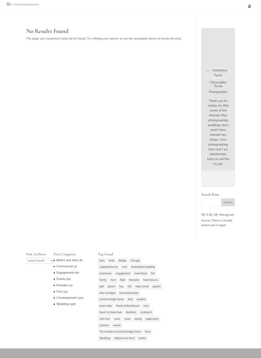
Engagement (65, 272)
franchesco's (150, 280)
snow (127, 318)
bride (112, 260)
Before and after (67, 260)
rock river (105, 318)
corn (124, 266)
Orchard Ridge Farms (112, 299)
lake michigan (107, 293)
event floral (140, 273)
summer (104, 325)
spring (138, 318)
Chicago (135, 260)
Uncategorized (66, 297)
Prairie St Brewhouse (127, 305)
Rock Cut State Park (111, 312)
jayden (157, 286)
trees (148, 331)
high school (142, 286)
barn (102, 260)
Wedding (62, 304)
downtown (106, 273)
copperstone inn (109, 266)
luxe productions (128, 293)
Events (60, 279)
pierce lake (106, 305)
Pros (59, 291)
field (122, 280)
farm (113, 280)
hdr (130, 286)
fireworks (134, 280)
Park (130, 299)
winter (142, 338)
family (103, 280)
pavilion (141, 299)
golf (102, 286)
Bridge (122, 260)
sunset (117, 325)
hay (121, 286)
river (146, 305)
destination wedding (143, 266)
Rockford (131, 312)
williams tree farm (124, 338)
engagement (123, 273)
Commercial (64, 266)
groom (111, 286)
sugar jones (152, 318)
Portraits (62, 285)
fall (153, 273)
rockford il (146, 312)
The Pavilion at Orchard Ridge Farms (120, 331)
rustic (117, 318)
